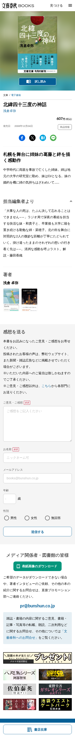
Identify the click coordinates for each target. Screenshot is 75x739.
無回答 (56, 518)
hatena (43, 138)
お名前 (7, 449)
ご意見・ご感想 (13, 402)
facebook (22, 138)
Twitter (32, 138)
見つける (56, 5)
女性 (34, 518)
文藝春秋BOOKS (18, 5)
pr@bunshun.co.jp (37, 606)
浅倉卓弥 (9, 110)
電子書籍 (16, 95)
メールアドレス (13, 470)
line (53, 138)
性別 (6, 511)
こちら (46, 386)
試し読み (40, 81)
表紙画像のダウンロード (39, 566)
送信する (37, 532)
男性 (13, 518)
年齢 (6, 490)
